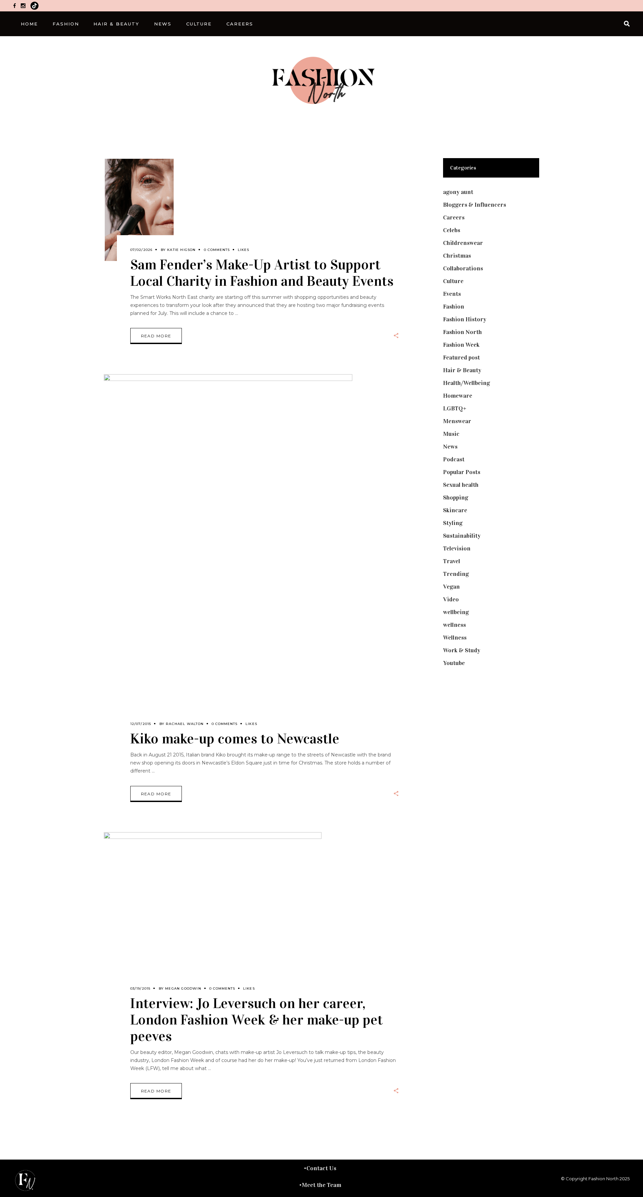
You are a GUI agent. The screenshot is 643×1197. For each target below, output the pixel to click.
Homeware (457, 395)
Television (457, 548)
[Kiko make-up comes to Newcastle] (228, 554)
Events (452, 293)
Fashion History (464, 319)
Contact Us (321, 1168)
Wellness (455, 637)
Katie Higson (181, 250)
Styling (452, 523)
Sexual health (461, 484)
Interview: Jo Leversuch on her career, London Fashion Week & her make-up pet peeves (256, 1020)
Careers (454, 217)
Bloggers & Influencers (474, 204)
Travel (451, 561)
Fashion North (462, 332)
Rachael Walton (185, 724)
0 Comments (217, 250)
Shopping (455, 497)
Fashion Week (461, 344)
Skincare (455, 510)
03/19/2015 (140, 988)
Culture (453, 281)
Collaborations (463, 268)
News (450, 446)
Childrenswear (463, 243)
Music (451, 434)
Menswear (457, 421)
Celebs (451, 230)
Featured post (461, 357)
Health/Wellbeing (466, 383)
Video (451, 599)
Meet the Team (321, 1185)
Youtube (454, 663)
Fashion (453, 306)
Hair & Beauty (462, 370)
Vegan (451, 586)
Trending (456, 574)
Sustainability (462, 535)
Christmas (457, 255)
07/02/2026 (141, 250)
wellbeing (456, 612)
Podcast (454, 459)
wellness (454, 624)
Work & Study (461, 650)
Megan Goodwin (183, 988)
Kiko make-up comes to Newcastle (234, 738)
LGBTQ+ (455, 408)
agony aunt (458, 192)
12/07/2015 (140, 724)
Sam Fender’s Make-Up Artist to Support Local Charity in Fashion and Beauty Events (262, 272)
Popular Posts (461, 472)
